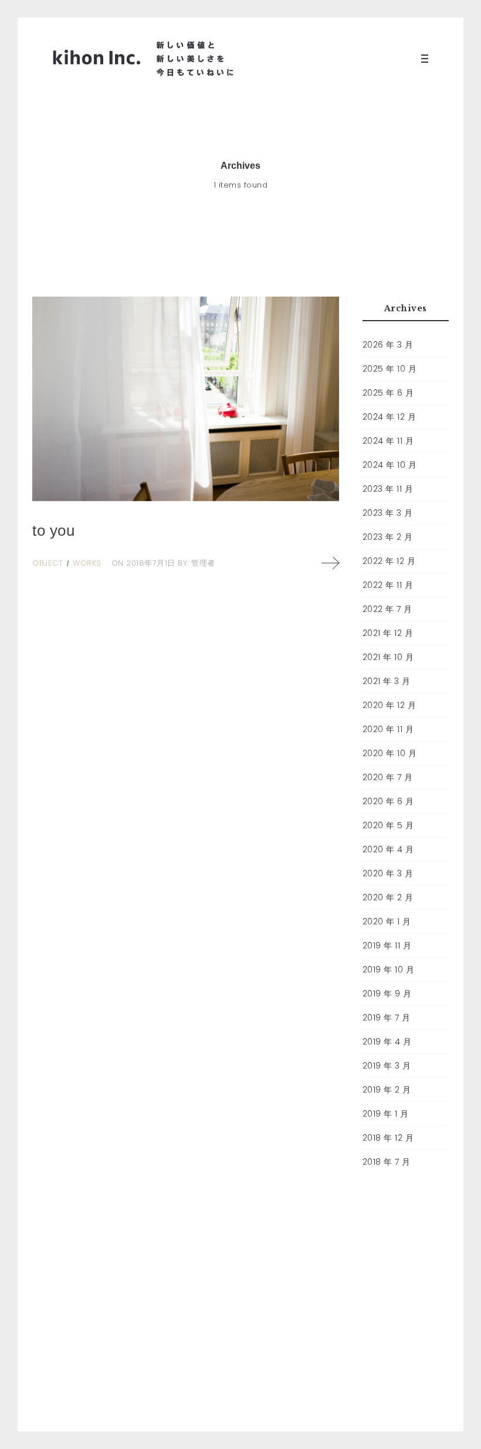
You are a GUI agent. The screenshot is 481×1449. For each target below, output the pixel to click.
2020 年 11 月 (388, 729)
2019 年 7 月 (387, 1017)
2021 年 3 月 (387, 681)
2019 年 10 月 (389, 969)
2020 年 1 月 (387, 921)
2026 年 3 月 (388, 345)
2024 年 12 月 (389, 417)
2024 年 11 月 (388, 441)
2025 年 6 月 (388, 393)
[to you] (185, 399)
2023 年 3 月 (388, 513)
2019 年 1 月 (386, 1114)
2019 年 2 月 (387, 1090)
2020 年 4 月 (388, 849)
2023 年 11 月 (388, 489)
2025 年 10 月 (390, 369)
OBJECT (47, 563)
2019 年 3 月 (387, 1066)
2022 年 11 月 (388, 585)
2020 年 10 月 (390, 753)
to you (53, 530)
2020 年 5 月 (388, 825)
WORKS (87, 563)
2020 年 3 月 (388, 873)
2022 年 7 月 (387, 609)
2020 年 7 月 (388, 777)
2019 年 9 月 (387, 993)
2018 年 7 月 (387, 1162)
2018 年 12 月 (388, 1138)
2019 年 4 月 (387, 1041)
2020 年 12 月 (389, 705)
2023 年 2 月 (388, 537)
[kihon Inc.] (144, 59)
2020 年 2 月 (388, 897)
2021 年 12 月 (388, 633)
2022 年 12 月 (389, 561)
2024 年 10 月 (390, 465)
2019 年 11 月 (387, 945)
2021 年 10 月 (388, 657)
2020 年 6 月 (388, 801)
